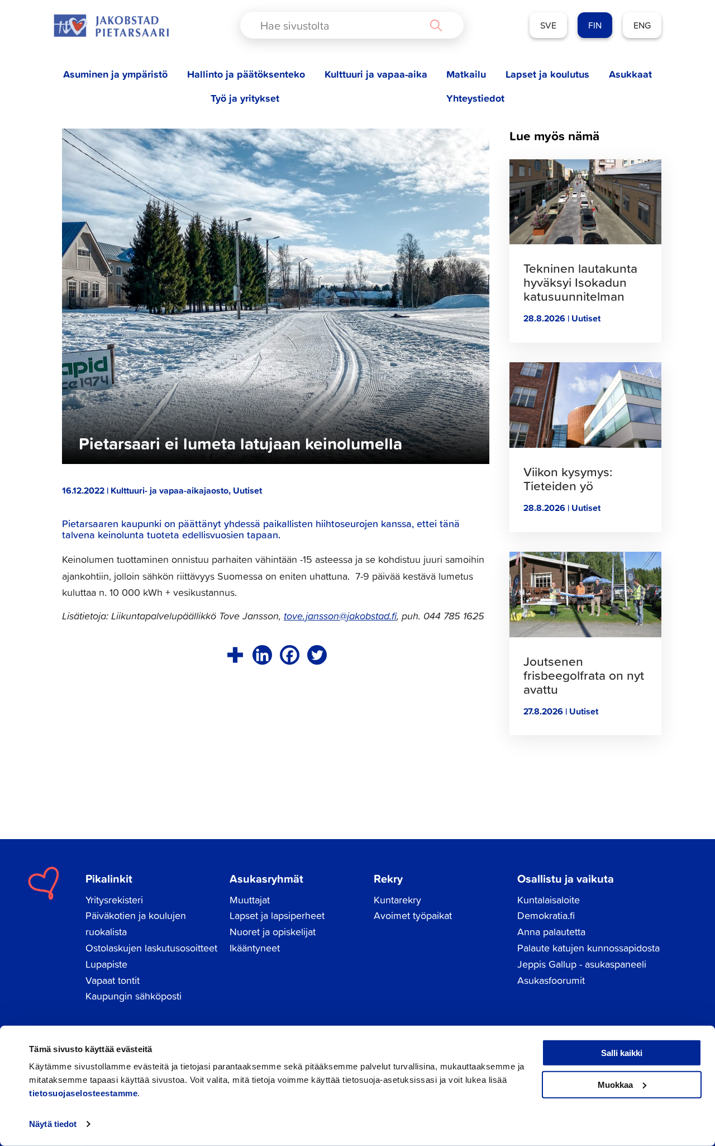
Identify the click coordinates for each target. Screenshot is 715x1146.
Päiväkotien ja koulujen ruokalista (135, 923)
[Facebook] (289, 655)
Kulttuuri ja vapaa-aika (376, 74)
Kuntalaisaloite (548, 900)
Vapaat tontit (112, 980)
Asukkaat (630, 74)
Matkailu (466, 74)
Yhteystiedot (475, 98)
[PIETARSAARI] (111, 25)
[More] (235, 655)
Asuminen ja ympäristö (115, 74)
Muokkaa (615, 1084)
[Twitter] (317, 655)
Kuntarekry (397, 900)
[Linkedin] (262, 655)
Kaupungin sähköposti (133, 996)
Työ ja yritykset (245, 98)
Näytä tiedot (53, 1124)
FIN (595, 25)
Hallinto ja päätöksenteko (246, 74)
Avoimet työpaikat (413, 915)
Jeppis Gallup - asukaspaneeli (581, 964)
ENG (642, 25)
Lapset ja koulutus (547, 74)
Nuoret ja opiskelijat (273, 932)
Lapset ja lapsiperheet (277, 915)
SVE (548, 25)
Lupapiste (106, 964)
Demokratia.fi (546, 915)
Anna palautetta (551, 932)
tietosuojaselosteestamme (83, 1093)
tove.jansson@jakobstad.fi (340, 616)
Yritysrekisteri (114, 900)
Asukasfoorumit (551, 980)
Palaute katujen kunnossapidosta (588, 948)
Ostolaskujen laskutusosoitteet (151, 948)
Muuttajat (250, 900)
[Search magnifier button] (436, 25)
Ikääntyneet (255, 948)
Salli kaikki (621, 1053)
